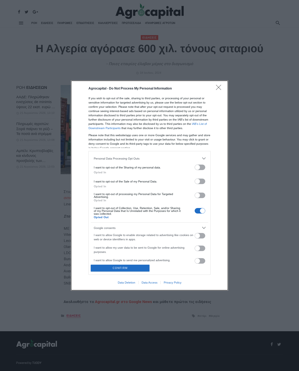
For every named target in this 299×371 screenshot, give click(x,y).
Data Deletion (126, 282)
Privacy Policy (172, 282)
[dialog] (149, 185)
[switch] (200, 167)
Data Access (149, 282)
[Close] (220, 89)
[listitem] (149, 158)
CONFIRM (120, 268)
